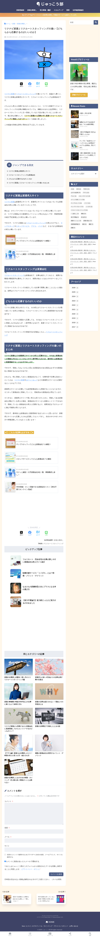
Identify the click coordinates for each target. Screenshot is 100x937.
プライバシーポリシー (61, 926)
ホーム (9, 935)
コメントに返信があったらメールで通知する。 (23, 861)
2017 (75, 327)
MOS (78, 189)
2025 (75, 292)
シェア (70, 935)
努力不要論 (75, 217)
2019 (75, 318)
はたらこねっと (32, 380)
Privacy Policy (47, 917)
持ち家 (83, 217)
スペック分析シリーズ (77, 199)
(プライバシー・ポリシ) (30, 869)
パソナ (40, 226)
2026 (75, 288)
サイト (6, 846)
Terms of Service (56, 917)
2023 (75, 301)
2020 (75, 314)
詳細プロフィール (79, 95)
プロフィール (50, 935)
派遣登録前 (20, 10)
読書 (73, 227)
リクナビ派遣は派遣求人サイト (19, 171)
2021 (75, 309)
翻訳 (91, 224)
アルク (73, 196)
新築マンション (76, 220)
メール (8, 837)
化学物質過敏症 (78, 10)
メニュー (30, 935)
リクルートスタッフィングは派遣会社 (22, 175)
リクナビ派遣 (9, 94)
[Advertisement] (33, 142)
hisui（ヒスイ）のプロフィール (32, 926)
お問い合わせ (73, 926)
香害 (68, 10)
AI (72, 189)
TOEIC (86, 189)
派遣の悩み (87, 220)
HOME (51, 922)
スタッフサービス (22, 226)
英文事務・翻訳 (45, 10)
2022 (75, 305)
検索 (90, 935)
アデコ (33, 226)
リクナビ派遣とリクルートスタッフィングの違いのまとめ (29, 183)
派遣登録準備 (75, 224)
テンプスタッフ (76, 203)
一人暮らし (75, 213)
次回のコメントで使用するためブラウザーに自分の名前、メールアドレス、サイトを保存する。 (35, 856)
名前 (7, 828)
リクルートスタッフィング (26, 94)
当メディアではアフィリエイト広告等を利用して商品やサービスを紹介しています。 (50, 15)
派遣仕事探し (32, 10)
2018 (75, 323)
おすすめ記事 (75, 192)
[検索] (96, 22)
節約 (84, 224)
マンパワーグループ (77, 206)
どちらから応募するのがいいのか (20, 179)
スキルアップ (58, 10)
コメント (8, 801)
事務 (83, 213)
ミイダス (89, 206)
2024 (75, 296)
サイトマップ (48, 926)
